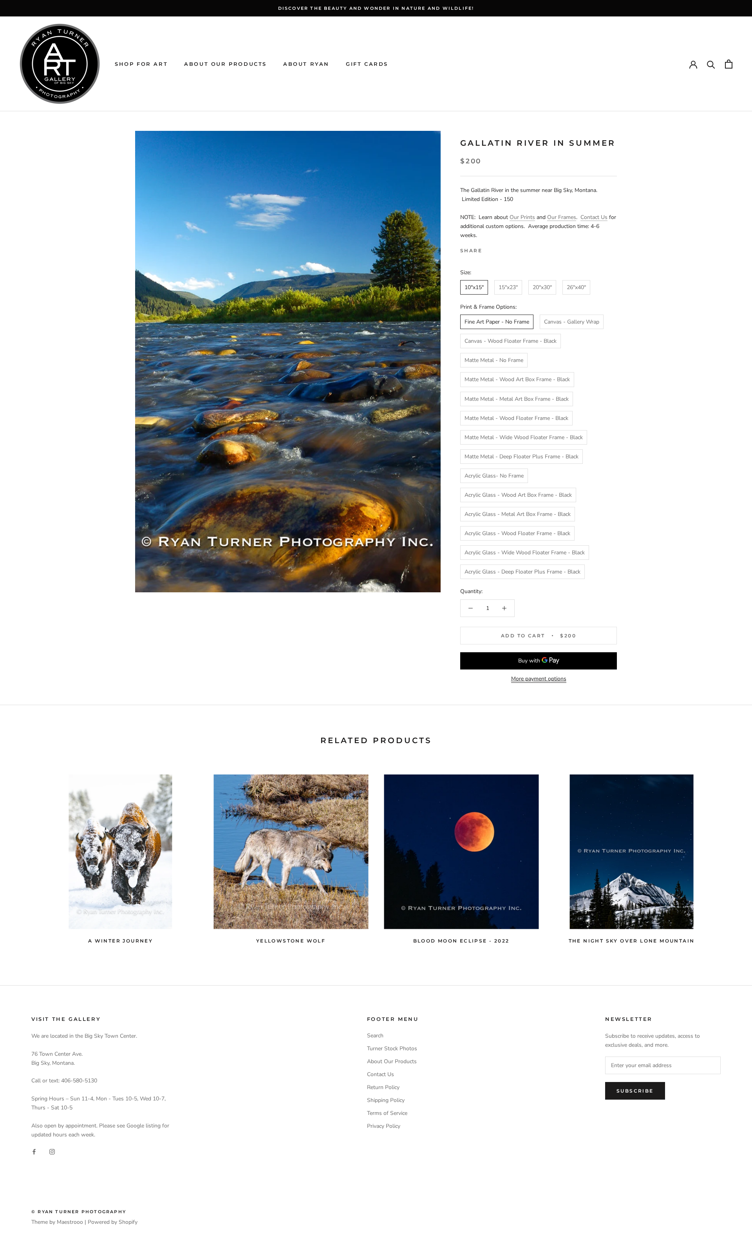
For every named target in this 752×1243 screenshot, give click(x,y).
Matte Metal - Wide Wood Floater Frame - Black (524, 437)
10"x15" (474, 287)
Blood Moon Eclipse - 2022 (461, 941)
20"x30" (542, 287)
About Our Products (225, 64)
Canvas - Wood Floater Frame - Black (511, 341)
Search (375, 1035)
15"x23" (508, 287)
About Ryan (306, 64)
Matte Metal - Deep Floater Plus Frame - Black (521, 456)
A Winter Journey (120, 941)
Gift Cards (367, 64)
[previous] (24, 855)
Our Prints (522, 217)
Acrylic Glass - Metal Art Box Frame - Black (518, 514)
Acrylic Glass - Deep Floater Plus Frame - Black (522, 571)
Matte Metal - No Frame (494, 360)
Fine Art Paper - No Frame (497, 322)
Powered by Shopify (112, 1222)
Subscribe (635, 1091)
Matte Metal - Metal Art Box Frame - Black (517, 399)
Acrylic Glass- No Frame (494, 475)
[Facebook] (489, 248)
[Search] (711, 64)
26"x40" (576, 287)
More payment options (538, 678)
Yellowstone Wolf (290, 941)
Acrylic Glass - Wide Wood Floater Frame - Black (525, 552)
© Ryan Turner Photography (78, 1211)
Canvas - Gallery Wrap (571, 322)
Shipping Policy (386, 1100)
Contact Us (593, 217)
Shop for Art (141, 64)
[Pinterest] (510, 248)
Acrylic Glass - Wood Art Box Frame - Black (518, 495)
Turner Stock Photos (392, 1048)
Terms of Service (387, 1113)
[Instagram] (52, 1151)
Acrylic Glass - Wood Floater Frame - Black (517, 533)
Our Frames (561, 217)
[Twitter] (499, 248)
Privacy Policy (383, 1126)
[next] (727, 855)
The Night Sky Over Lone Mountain (632, 941)
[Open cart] (728, 64)
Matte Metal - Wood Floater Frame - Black (516, 418)
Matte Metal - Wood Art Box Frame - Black (517, 379)
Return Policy (383, 1087)
